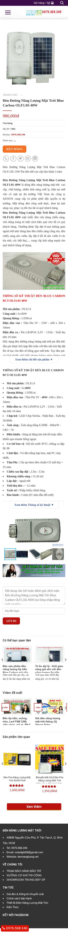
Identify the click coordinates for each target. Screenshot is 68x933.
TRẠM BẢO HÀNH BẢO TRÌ (24, 870)
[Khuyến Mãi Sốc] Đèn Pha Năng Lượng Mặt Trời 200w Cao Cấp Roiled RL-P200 (49, 782)
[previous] (2, 667)
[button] (62, 516)
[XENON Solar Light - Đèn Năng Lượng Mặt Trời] (34, 12)
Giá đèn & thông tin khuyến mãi (25, 894)
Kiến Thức (13, 907)
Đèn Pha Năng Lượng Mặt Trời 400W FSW (17, 779)
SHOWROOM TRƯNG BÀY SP (26, 879)
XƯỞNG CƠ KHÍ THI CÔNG (24, 875)
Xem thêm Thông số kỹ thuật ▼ (34, 504)
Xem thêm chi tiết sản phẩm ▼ (34, 359)
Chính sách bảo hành (19, 898)
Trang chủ (10, 95)
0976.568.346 (19, 847)
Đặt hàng (14, 149)
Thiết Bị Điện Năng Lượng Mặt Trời (27, 902)
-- (22, 95)
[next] (65, 667)
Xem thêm (34, 807)
